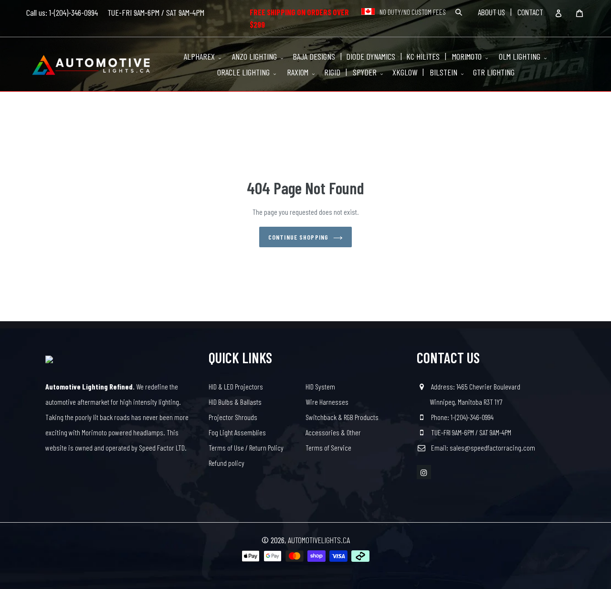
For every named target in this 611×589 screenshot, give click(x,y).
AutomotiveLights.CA (319, 540)
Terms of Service (328, 447)
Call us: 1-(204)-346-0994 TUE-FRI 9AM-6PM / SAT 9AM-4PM (115, 12)
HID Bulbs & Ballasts (235, 401)
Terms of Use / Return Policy (246, 447)
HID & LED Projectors (236, 386)
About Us (491, 12)
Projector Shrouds (233, 416)
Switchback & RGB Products (342, 416)
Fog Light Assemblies (237, 432)
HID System (320, 386)
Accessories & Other (333, 432)
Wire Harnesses (327, 401)
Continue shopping (298, 237)
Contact (530, 12)
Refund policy (226, 462)
